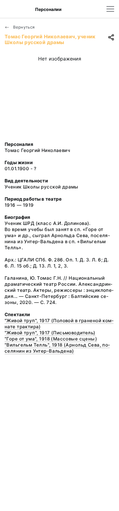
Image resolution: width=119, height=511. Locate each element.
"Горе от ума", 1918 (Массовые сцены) (51, 339)
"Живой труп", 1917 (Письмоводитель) (50, 333)
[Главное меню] (110, 9)
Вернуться (23, 27)
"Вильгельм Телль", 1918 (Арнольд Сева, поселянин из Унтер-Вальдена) (57, 348)
